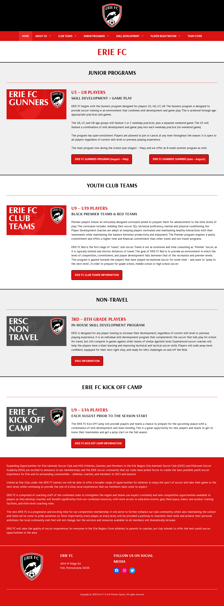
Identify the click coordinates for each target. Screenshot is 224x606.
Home (25, 36)
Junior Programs (94, 36)
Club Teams (65, 36)
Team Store (194, 36)
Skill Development (128, 36)
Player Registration (163, 36)
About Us (41, 36)
